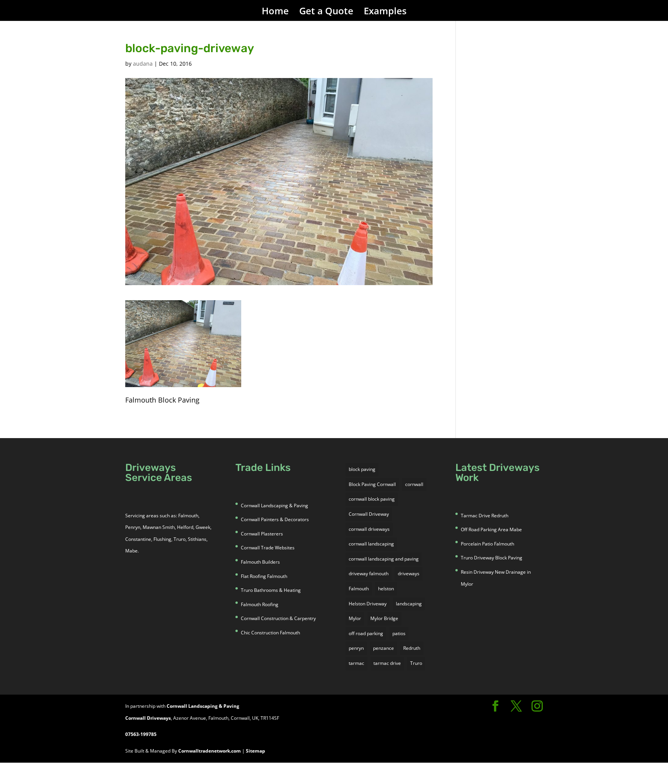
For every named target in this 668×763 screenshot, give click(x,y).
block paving (362, 469)
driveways (408, 573)
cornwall (414, 484)
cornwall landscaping (371, 543)
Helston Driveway (368, 603)
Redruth (411, 648)
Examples (385, 12)
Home (275, 12)
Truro (416, 663)
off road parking (366, 633)
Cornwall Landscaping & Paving (274, 505)
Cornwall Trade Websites (268, 547)
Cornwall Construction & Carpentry (278, 618)
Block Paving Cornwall (372, 484)
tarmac (356, 663)
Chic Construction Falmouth (270, 632)
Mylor (355, 618)
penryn (356, 648)
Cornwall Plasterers (262, 533)
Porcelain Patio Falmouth (487, 543)
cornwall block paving (372, 499)
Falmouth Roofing (259, 604)
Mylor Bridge (384, 618)
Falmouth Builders (260, 562)
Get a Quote (326, 12)
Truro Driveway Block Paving (491, 557)
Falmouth (359, 588)
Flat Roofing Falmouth (264, 576)
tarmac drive (387, 663)
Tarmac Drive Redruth (484, 515)
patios (399, 633)
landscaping (409, 603)
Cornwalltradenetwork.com (209, 751)
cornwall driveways (369, 529)
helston (386, 588)
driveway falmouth (369, 573)
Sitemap (255, 751)
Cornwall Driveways (148, 718)
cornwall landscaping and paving (384, 559)
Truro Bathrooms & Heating (271, 590)
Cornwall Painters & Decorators (275, 519)
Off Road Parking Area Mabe (491, 529)
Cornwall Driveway (369, 514)
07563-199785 (141, 734)
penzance (383, 648)
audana (143, 63)
